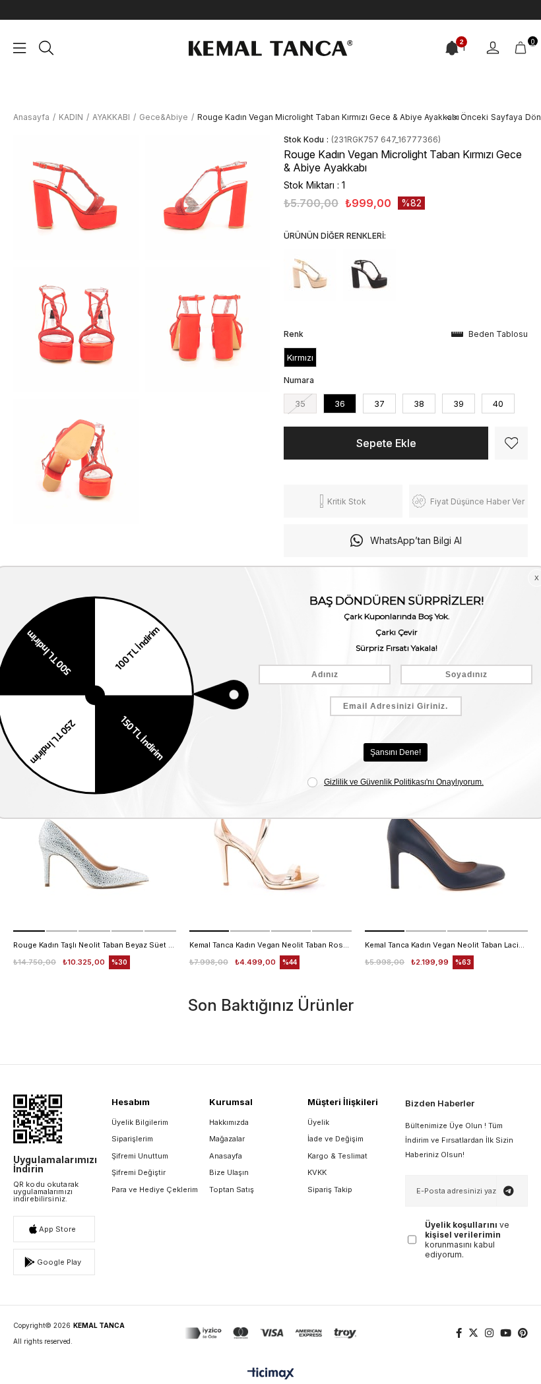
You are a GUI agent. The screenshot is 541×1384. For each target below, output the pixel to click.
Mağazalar (227, 1138)
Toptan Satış (231, 1189)
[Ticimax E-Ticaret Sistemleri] (270, 1374)
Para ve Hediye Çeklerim (154, 1189)
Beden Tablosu (498, 334)
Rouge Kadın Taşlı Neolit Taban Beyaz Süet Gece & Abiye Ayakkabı (94, 944)
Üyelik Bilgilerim (139, 1122)
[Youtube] (505, 1333)
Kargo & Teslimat (337, 1155)
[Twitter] (473, 1333)
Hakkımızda (229, 1122)
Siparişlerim (132, 1138)
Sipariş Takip (329, 1189)
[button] (29, 931)
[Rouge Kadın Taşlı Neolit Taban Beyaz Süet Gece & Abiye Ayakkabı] (94, 850)
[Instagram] (489, 1333)
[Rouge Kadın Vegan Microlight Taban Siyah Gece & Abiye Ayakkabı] (369, 275)
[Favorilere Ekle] (511, 443)
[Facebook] (459, 1333)
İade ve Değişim (335, 1138)
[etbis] (37, 1119)
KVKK (317, 1172)
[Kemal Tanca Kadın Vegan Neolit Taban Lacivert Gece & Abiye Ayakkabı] (446, 850)
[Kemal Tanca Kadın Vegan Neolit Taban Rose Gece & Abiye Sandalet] (270, 850)
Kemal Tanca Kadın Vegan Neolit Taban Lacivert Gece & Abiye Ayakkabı (446, 944)
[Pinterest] (523, 1333)
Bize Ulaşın (229, 1172)
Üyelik (318, 1122)
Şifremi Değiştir (138, 1172)
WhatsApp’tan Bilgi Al (416, 540)
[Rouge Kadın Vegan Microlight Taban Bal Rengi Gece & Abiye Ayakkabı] (310, 275)
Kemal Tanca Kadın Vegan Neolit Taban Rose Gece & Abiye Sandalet (270, 944)
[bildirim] (452, 48)
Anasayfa (225, 1155)
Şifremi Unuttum (139, 1155)
